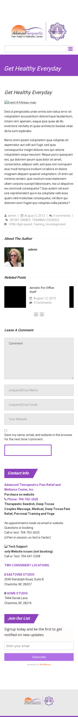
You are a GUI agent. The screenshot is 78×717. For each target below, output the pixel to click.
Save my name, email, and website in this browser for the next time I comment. (38, 437)
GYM (12, 224)
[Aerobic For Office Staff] (15, 297)
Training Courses (45, 220)
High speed (24, 224)
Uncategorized (56, 224)
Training (38, 224)
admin (12, 215)
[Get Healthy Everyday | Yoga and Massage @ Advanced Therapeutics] (39, 31)
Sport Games (20, 220)
